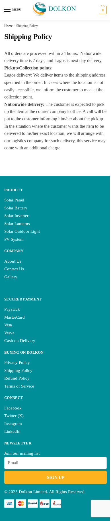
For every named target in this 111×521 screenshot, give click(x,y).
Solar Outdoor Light (22, 231)
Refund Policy (17, 378)
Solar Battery (15, 208)
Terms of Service (19, 386)
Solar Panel (14, 200)
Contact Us (14, 269)
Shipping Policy (18, 370)
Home (8, 26)
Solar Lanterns (17, 223)
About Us (12, 261)
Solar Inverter (16, 215)
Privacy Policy (17, 362)
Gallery (10, 277)
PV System (14, 239)
